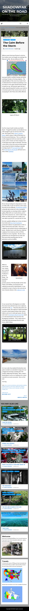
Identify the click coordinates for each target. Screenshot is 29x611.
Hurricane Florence (19, 386)
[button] (7, 165)
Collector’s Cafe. (21, 290)
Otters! (10, 388)
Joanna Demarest (9, 48)
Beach (9, 385)
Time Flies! (5, 528)
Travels (13, 39)
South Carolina (15, 388)
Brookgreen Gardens (21, 207)
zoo (11, 307)
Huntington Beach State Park (16, 315)
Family (4, 407)
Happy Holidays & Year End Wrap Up (13, 464)
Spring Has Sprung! (8, 443)
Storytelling (20, 430)
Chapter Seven (6, 422)
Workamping (20, 452)
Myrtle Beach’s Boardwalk (10, 149)
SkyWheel (10, 151)
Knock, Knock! (22, 396)
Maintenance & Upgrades (9, 409)
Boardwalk (14, 385)
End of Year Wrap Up (8, 450)
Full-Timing (6, 39)
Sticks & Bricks (20, 409)
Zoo (7, 389)
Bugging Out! (6, 393)
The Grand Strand (16, 148)
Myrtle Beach (5, 388)
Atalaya (6, 385)
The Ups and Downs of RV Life (11, 507)
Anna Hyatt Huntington (16, 223)
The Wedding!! (6, 485)
